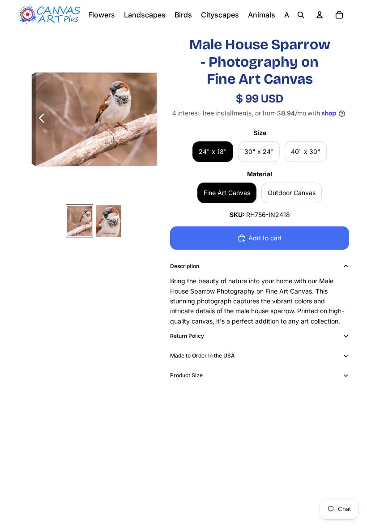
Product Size (186, 375)
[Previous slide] (39, 119)
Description (184, 266)
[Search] (301, 15)
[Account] (319, 15)
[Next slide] (149, 119)
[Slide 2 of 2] (108, 221)
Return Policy (187, 335)
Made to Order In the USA (202, 355)
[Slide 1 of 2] (79, 221)
